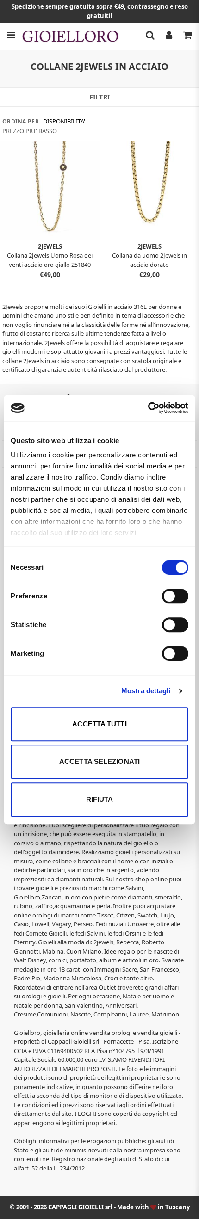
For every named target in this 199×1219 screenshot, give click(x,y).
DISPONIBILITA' (64, 121)
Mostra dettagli (146, 691)
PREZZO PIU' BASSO (29, 131)
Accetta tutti (99, 724)
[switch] (175, 596)
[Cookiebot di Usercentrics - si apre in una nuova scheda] (147, 408)
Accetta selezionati (99, 761)
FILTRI (99, 96)
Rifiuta (99, 799)
